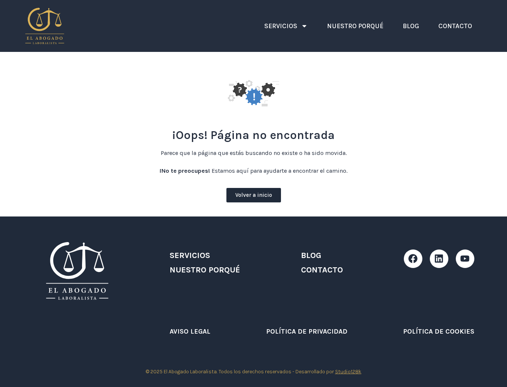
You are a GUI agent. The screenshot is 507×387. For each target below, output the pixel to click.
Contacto (455, 26)
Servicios (280, 26)
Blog (411, 26)
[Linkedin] (439, 258)
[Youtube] (465, 258)
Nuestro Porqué (355, 26)
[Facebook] (413, 258)
